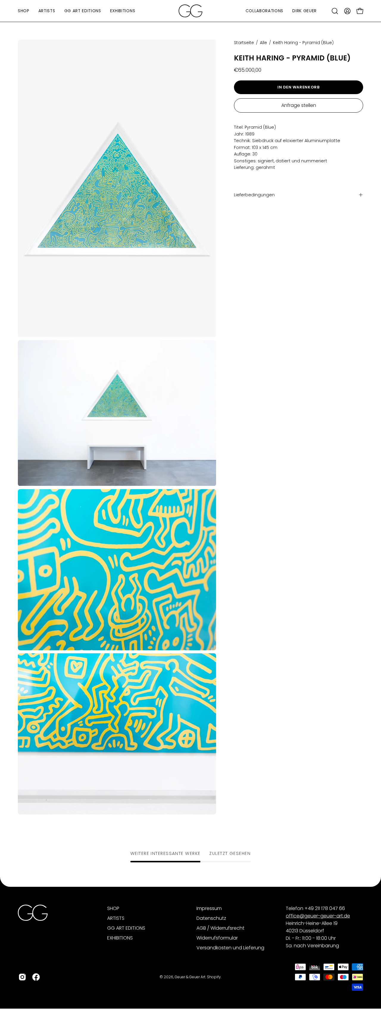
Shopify (214, 976)
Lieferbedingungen (254, 195)
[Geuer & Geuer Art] (190, 10)
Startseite (244, 43)
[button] (335, 11)
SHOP (113, 908)
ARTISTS (115, 918)
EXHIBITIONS (120, 937)
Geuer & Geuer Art (190, 976)
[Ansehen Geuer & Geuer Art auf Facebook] (36, 977)
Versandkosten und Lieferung (230, 947)
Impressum (209, 908)
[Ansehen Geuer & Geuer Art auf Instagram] (22, 977)
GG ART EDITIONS (126, 928)
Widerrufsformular (217, 937)
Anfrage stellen (298, 105)
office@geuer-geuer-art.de (318, 915)
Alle (263, 43)
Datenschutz (211, 918)
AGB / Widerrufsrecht (220, 928)
